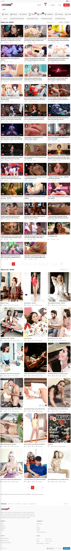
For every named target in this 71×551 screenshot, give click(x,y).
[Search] (68, 9)
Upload (38, 530)
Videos (2, 524)
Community (39, 524)
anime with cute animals (61, 18)
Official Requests (40, 543)
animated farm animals (46, 18)
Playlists (38, 528)
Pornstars (3, 526)
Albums (2, 530)
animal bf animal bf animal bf (17, 18)
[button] (69, 19)
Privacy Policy (48, 539)
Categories (5, 18)
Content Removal (5, 538)
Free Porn (3, 1)
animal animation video (32, 18)
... (51, 264)
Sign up (66, 5)
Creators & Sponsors (41, 532)
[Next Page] (61, 264)
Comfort (61, 22)
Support (47, 543)
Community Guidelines (6, 542)
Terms (38, 539)
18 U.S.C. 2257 (48, 541)
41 (55, 264)
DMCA (38, 541)
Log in (59, 5)
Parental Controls (5, 540)
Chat (38, 526)
